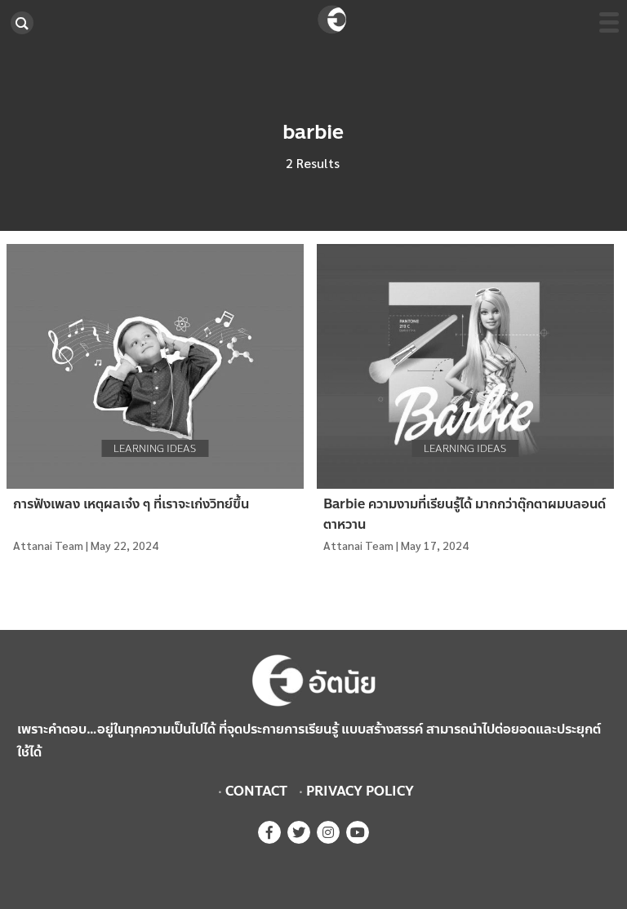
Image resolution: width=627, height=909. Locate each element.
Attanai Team (48, 545)
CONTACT (256, 791)
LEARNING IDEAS (154, 448)
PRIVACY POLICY (360, 791)
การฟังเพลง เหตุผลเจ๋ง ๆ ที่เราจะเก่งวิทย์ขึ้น (131, 504)
